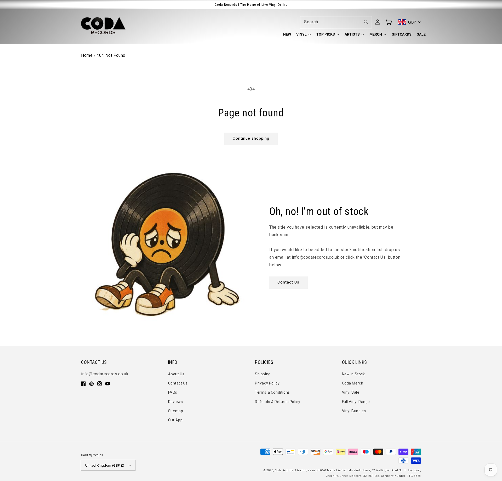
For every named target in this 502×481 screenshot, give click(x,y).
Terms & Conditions (272, 392)
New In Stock (353, 374)
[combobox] (336, 22)
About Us (176, 374)
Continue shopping (251, 138)
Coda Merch (352, 383)
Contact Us (288, 282)
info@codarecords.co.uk (104, 373)
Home (87, 55)
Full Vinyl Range (356, 402)
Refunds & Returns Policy (277, 402)
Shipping (263, 374)
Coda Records (284, 470)
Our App (175, 420)
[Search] (366, 22)
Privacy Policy (267, 383)
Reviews (175, 402)
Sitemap (175, 411)
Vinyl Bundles (354, 411)
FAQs (172, 392)
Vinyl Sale (351, 392)
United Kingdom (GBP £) (104, 465)
